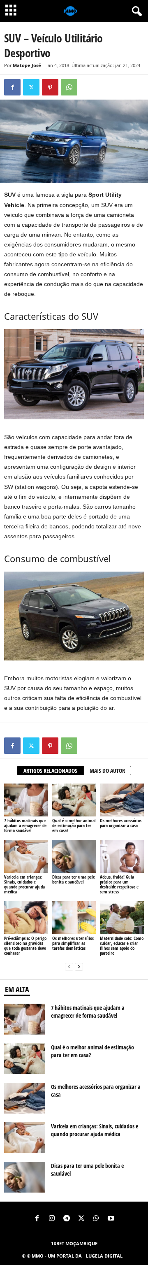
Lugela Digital (104, 1256)
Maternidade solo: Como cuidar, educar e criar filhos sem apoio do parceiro (121, 945)
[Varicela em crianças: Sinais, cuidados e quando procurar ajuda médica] (26, 856)
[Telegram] (66, 1219)
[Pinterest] (50, 87)
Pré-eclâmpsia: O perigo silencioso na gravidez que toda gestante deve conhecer (25, 945)
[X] (31, 87)
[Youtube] (111, 1219)
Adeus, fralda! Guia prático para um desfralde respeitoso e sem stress (119, 884)
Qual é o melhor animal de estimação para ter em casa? (74, 825)
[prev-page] (69, 967)
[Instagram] (51, 1219)
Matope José (27, 65)
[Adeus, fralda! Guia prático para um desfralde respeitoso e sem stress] (122, 856)
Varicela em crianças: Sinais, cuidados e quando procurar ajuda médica (24, 884)
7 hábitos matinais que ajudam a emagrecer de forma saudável (25, 825)
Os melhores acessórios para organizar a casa (120, 822)
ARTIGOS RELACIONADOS (50, 770)
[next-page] (79, 967)
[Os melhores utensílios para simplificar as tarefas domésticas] (74, 917)
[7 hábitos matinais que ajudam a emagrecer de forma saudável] (26, 800)
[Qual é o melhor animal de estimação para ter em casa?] (74, 800)
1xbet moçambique (74, 1243)
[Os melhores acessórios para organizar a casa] (122, 800)
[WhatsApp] (69, 87)
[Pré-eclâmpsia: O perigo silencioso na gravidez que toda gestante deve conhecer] (26, 917)
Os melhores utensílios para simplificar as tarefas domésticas (73, 943)
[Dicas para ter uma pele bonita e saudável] (74, 856)
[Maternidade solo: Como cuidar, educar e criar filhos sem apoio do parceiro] (122, 917)
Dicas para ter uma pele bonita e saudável (73, 879)
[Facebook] (12, 87)
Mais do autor (107, 770)
